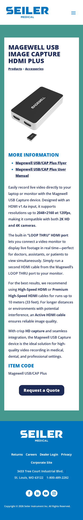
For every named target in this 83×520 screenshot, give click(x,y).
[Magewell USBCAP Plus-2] (38, 108)
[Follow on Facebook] (29, 493)
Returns (17, 454)
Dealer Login (49, 454)
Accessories (34, 69)
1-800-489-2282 (58, 478)
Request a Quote (42, 390)
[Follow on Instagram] (54, 493)
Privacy (66, 454)
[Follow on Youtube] (45, 493)
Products (15, 69)
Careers (31, 454)
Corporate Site (41, 462)
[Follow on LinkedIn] (37, 493)
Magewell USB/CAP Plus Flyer (41, 163)
